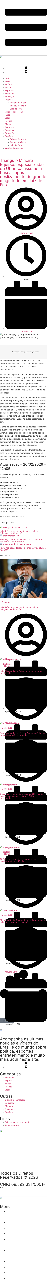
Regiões (9, 99)
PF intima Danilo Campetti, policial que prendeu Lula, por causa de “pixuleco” (22, 921)
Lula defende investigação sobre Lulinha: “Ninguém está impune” (19, 532)
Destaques (7, 602)
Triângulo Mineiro (18, 105)
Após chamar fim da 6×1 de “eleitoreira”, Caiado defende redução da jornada (23, 734)
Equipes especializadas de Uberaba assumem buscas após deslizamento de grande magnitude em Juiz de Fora (23, 174)
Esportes (9, 90)
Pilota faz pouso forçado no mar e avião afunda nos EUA (23, 549)
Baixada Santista (18, 102)
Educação (9, 96)
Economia (9, 93)
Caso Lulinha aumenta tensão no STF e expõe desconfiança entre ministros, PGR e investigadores (21, 796)
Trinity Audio (25, 352)
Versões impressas (14, 112)
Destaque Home (7, 665)
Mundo (8, 87)
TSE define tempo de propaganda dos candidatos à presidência (18, 860)
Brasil (7, 81)
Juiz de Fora (16, 108)
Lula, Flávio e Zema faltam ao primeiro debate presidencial (22, 672)
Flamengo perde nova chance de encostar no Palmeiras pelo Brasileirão (21, 540)
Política (8, 84)
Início (7, 78)
